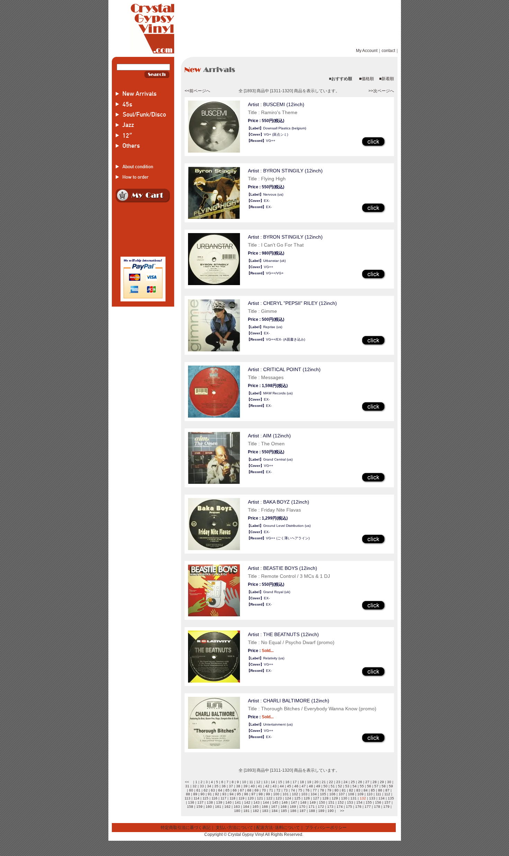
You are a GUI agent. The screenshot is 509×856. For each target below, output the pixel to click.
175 (349, 806)
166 (265, 806)
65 (227, 790)
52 (340, 786)
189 (321, 811)
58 (384, 786)
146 (285, 802)
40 (253, 786)
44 (282, 786)
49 (318, 786)
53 (347, 786)
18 (302, 782)
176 (358, 806)
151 (331, 802)
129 (335, 798)
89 (195, 794)
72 (278, 790)
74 (293, 790)
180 (237, 811)
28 (375, 782)
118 (232, 798)
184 (274, 811)
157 (387, 802)
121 (260, 798)
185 (284, 811)
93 (224, 794)
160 (209, 806)
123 (279, 798)
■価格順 (366, 78)
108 (351, 794)
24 (345, 782)
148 (303, 802)
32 (195, 786)
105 (323, 794)
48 (311, 786)
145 (275, 802)
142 (247, 802)
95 (239, 794)
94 (232, 794)
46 (296, 786)
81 (344, 790)
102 (295, 794)
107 (342, 794)
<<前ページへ (197, 90)
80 (336, 790)
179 (386, 806)
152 (341, 802)
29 (382, 782)
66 (235, 790)
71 (271, 790)
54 (354, 786)
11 (251, 782)
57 (376, 786)
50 (325, 786)
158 (190, 806)
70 (264, 790)
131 (353, 798)
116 (214, 798)
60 (191, 790)
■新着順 (386, 78)
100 (276, 794)
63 (213, 790)
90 (202, 794)
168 (283, 806)
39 (245, 786)
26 (360, 782)
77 (315, 790)
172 (321, 806)
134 (381, 798)
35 (216, 786)
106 (332, 794)
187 (303, 811)
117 (223, 798)
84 (366, 790)
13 (266, 782)
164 (246, 806)
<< (187, 782)
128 (325, 798)
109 (360, 794)
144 (266, 802)
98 (261, 794)
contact (388, 50)
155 (369, 802)
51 (333, 786)
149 (313, 802)
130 (344, 798)
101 (286, 794)
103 (304, 794)
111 (378, 794)
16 (287, 782)
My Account (366, 50)
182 (256, 811)
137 (200, 802)
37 (231, 786)
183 (265, 811)
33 (202, 786)
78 (322, 790)
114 (196, 798)
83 (358, 790)
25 (353, 782)
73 (286, 790)
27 (367, 782)
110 (370, 794)
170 (302, 806)
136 (191, 802)
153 (350, 802)
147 (294, 802)
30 (389, 782)
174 (340, 806)
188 (312, 811)
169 (293, 806)
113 (187, 798)
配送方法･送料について (278, 827)
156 (378, 802)
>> (342, 811)
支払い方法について (234, 827)
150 (322, 802)
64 (220, 790)
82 (351, 790)
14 (273, 782)
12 (258, 782)
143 (256, 802)
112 (387, 794)
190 (331, 811)
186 (293, 811)
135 (391, 798)
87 (387, 790)
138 (210, 802)
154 (359, 802)
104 (314, 794)
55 (362, 786)
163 (237, 806)
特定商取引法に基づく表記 (186, 827)
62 (206, 790)
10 (244, 782)
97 (253, 794)
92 (217, 794)
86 (380, 790)
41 (260, 786)
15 (280, 782)
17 (295, 782)
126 (307, 798)
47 (304, 786)
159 (199, 806)
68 (249, 790)
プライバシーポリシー (326, 827)
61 (198, 790)
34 (209, 786)
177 (368, 806)
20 (316, 782)
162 (227, 806)
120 (251, 798)
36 (224, 786)
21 (324, 782)
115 (205, 798)
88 (188, 794)
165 (255, 806)
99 (268, 794)
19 (309, 782)
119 (241, 798)
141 (238, 802)
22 (331, 782)
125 (297, 798)
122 (269, 798)
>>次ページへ (381, 90)
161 (218, 806)
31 (187, 786)
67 (242, 790)
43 (275, 786)
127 (316, 798)
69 (256, 790)
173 (330, 806)
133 (372, 798)
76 (307, 790)
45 (289, 786)
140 (228, 802)
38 (238, 786)
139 (219, 802)
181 (246, 811)
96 (246, 794)
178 (377, 806)
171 (312, 806)
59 (391, 786)
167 (274, 806)
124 (288, 798)
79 (329, 790)
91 (210, 794)
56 (369, 786)
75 (300, 790)
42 (267, 786)
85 (373, 790)
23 (338, 782)
